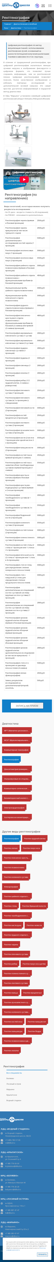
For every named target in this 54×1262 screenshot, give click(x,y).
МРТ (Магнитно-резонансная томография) (18, 730)
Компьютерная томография (16, 750)
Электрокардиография (14, 807)
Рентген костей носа (13, 1021)
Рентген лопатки (11, 1050)
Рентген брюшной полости (34, 906)
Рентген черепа (11, 944)
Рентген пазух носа (31, 848)
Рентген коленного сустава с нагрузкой (18, 1012)
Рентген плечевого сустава (16, 954)
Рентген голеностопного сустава (18, 973)
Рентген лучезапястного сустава (18, 1002)
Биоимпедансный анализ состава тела (18, 798)
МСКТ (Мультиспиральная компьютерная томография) (18, 740)
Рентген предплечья (32, 992)
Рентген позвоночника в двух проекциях (18, 1041)
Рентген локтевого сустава (16, 983)
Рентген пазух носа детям (34, 964)
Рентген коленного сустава (16, 877)
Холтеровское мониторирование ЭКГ (18, 817)
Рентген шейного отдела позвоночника (18, 896)
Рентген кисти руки (12, 925)
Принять (42, 1254)
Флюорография (11, 886)
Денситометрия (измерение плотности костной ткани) (18, 769)
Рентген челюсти (34, 925)
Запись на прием (27, 705)
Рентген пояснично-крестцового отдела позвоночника (18, 858)
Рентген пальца (11, 992)
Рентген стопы (10, 906)
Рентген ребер (10, 964)
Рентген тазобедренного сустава (18, 915)
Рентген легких (11, 848)
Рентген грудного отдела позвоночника (18, 935)
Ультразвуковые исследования (17, 779)
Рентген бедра (34, 1031)
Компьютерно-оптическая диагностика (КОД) (18, 788)
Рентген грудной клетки (34, 838)
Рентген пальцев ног (37, 1021)
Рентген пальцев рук (13, 1031)
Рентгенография (11, 759)
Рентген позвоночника (14, 867)
